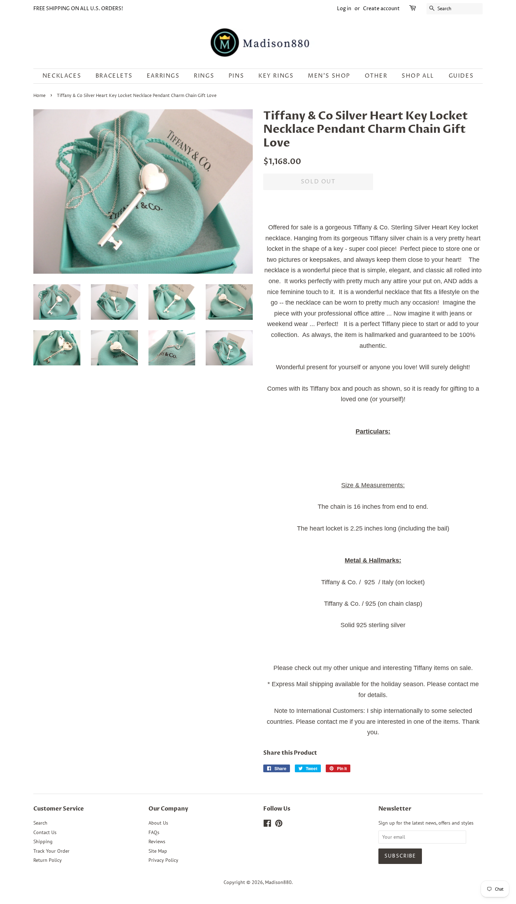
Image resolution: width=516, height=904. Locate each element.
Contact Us (45, 832)
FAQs (153, 832)
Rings (204, 76)
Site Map (157, 851)
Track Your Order (51, 851)
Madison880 (278, 882)
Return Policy (47, 860)
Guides (461, 76)
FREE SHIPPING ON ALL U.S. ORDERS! (78, 8)
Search (40, 823)
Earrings (163, 76)
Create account (381, 8)
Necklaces (61, 76)
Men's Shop (329, 76)
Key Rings (275, 76)
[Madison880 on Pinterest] (279, 824)
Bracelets (113, 76)
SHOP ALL (418, 76)
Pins (236, 76)
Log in (344, 8)
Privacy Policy (163, 860)
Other (376, 76)
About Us (158, 823)
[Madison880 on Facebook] (267, 824)
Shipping (43, 841)
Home (39, 96)
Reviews (156, 841)
